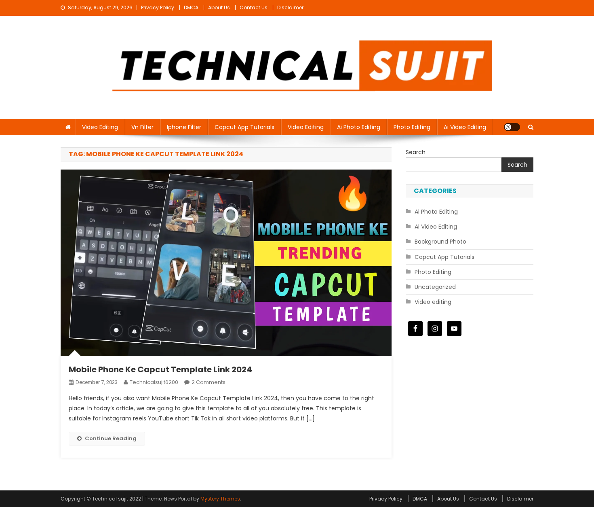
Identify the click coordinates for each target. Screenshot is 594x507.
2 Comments (208, 382)
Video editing (100, 127)
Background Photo (440, 242)
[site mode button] (512, 127)
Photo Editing (412, 127)
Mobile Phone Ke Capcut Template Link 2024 (160, 369)
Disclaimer (290, 7)
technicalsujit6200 (154, 382)
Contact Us (254, 7)
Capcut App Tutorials (244, 127)
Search (415, 152)
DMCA (191, 7)
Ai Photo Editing (358, 127)
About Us (219, 7)
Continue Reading (111, 438)
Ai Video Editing (465, 127)
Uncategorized (435, 287)
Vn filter (142, 127)
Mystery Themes (220, 498)
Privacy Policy (157, 7)
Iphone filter (184, 127)
